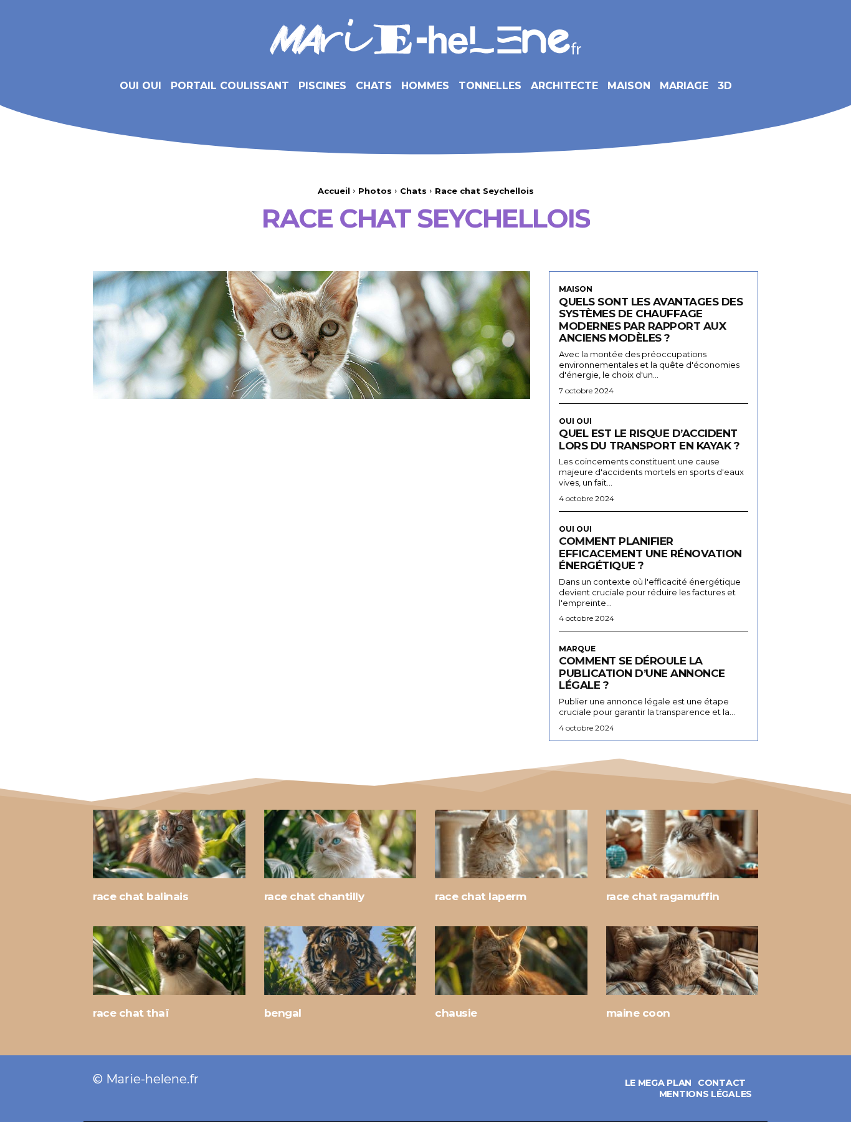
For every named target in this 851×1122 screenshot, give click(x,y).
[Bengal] (340, 960)
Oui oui (575, 421)
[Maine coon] (682, 960)
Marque (577, 649)
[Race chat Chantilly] (340, 844)
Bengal (283, 1013)
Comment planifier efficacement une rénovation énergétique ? (650, 553)
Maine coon (638, 1013)
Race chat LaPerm (480, 896)
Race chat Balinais (140, 896)
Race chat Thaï (131, 1013)
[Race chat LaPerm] (511, 844)
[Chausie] (511, 960)
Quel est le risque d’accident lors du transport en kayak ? (649, 439)
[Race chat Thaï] (169, 960)
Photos (375, 191)
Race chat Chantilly (314, 896)
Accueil (334, 191)
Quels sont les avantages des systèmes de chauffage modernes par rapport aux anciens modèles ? (651, 320)
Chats (413, 191)
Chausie (456, 1013)
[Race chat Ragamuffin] (682, 844)
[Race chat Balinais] (169, 844)
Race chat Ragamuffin (663, 896)
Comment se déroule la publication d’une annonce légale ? (642, 672)
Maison (575, 289)
